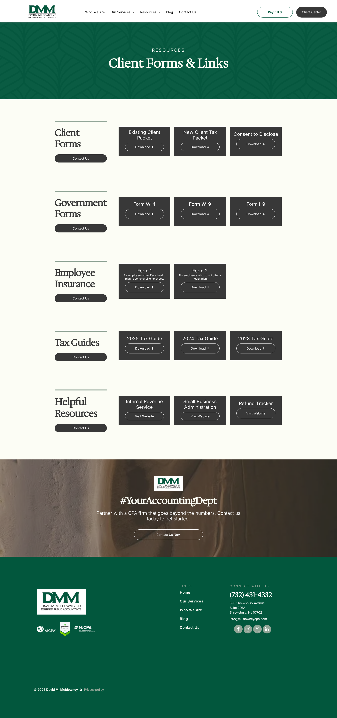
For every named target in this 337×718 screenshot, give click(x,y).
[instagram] (248, 629)
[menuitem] (95, 12)
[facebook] (238, 629)
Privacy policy (94, 690)
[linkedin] (267, 629)
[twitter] (257, 629)
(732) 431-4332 (251, 595)
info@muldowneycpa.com (248, 619)
